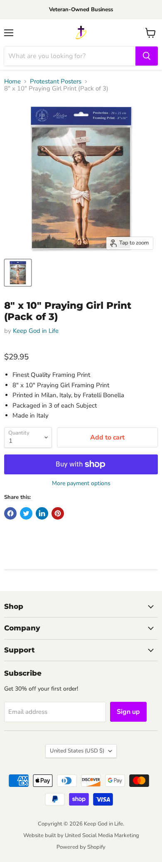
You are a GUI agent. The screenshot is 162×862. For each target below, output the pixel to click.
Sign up (128, 711)
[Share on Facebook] (10, 513)
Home (12, 81)
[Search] (146, 56)
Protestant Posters (55, 81)
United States (77, 751)
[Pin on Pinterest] (58, 513)
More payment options (81, 483)
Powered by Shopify (81, 847)
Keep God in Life (36, 331)
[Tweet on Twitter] (26, 513)
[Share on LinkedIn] (42, 513)
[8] (18, 272)
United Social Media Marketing (102, 835)
